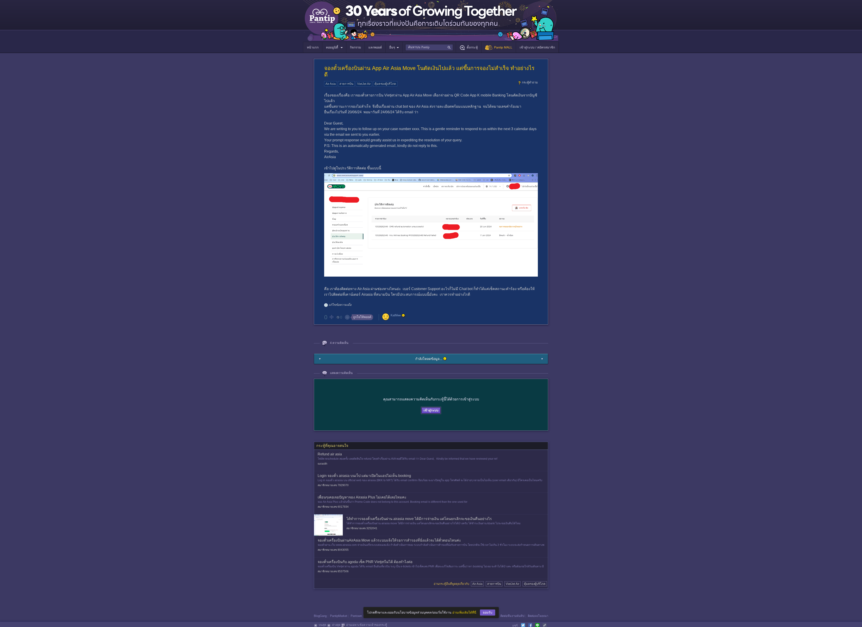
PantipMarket (338, 616)
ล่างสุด (336, 625)
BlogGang (320, 616)
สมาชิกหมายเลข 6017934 (333, 506)
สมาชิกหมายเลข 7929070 (333, 485)
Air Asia (330, 83)
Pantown (356, 616)
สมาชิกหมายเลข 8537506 (333, 571)
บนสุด (322, 625)
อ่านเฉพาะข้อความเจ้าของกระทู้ (366, 625)
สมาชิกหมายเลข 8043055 (333, 549)
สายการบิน (346, 83)
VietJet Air (364, 83)
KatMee (396, 315)
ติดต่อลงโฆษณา (538, 616)
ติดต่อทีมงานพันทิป (512, 616)
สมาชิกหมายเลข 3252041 (361, 528)
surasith (322, 463)
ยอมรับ (487, 612)
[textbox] (429, 47)
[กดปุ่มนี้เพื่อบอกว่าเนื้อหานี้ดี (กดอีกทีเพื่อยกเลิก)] (331, 317)
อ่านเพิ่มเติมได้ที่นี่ (464, 612)
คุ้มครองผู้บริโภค (385, 83)
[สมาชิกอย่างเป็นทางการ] (403, 315)
